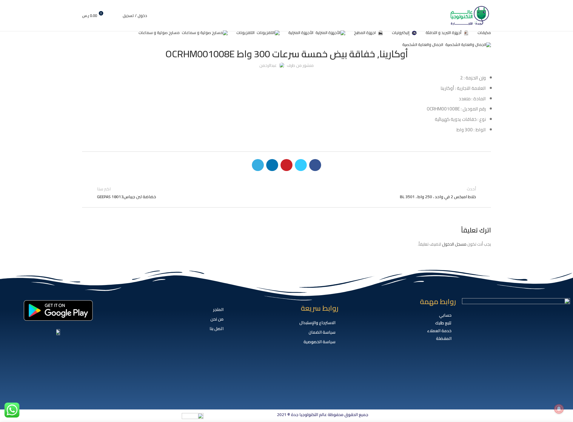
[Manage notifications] (559, 409)
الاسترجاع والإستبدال (317, 322)
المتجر (218, 309)
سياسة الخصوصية (319, 342)
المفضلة (444, 338)
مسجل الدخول (454, 244)
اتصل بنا (217, 328)
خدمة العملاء (439, 331)
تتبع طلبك (443, 323)
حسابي (445, 315)
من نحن (217, 319)
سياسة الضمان (322, 332)
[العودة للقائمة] (286, 192)
